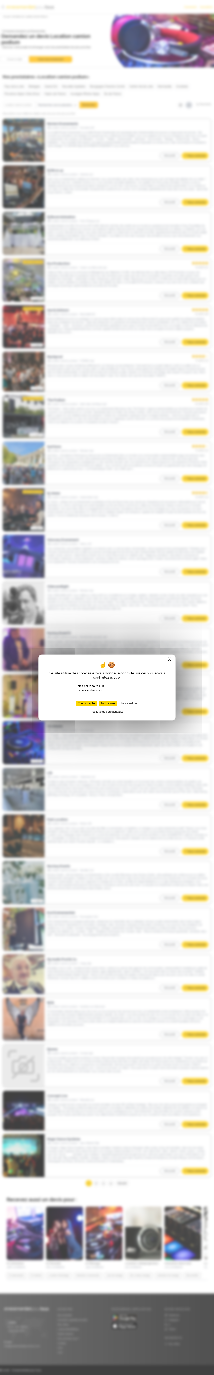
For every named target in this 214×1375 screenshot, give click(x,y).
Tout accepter (86, 703)
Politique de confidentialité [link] (107, 711)
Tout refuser (108, 703)
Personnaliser (129, 703)
